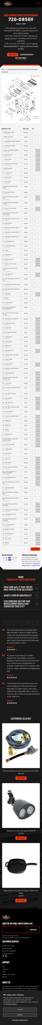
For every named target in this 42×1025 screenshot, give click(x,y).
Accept (20, 1009)
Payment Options (7, 948)
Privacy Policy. (11, 1004)
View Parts (13, 55)
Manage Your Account (8, 945)
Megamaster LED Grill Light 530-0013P (21, 831)
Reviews (4, 977)
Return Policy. (36, 565)
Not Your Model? (21, 58)
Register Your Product (8, 974)
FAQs (3, 971)
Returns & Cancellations (9, 951)
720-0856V (5, 72)
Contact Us (5, 969)
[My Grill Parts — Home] (21, 4)
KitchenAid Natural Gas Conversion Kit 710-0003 (21, 771)
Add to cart (21, 778)
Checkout (35, 549)
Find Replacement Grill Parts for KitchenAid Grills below (22, 69)
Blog (3, 966)
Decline (20, 1015)
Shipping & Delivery (7, 953)
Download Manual (26, 54)
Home (3, 69)
